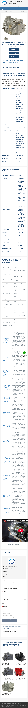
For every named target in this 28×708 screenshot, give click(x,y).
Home (2, 11)
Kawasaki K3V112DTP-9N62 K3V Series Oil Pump (6, 441)
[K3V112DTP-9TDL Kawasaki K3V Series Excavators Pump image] (14, 26)
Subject (4, 591)
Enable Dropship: (6, 130)
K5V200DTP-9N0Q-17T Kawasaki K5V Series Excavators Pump (6, 373)
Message (4, 606)
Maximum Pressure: (7, 248)
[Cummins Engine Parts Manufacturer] (4, 2)
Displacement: (6, 251)
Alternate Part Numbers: (8, 88)
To (3, 585)
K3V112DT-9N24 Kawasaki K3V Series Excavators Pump (6, 510)
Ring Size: (5, 161)
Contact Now (14, 49)
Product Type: (6, 155)
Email (4, 580)
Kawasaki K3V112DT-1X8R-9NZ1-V (6, 427)
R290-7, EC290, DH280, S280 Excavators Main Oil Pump (6, 399)
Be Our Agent (14, 56)
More (13, 638)
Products (6, 11)
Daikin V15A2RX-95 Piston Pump (6, 359)
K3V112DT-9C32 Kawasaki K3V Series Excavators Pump (6, 340)
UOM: (3, 245)
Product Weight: (6, 242)
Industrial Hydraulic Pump (15, 11)
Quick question (6, 597)
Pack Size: (5, 124)
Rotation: (4, 91)
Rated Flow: (5, 158)
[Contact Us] (24, 354)
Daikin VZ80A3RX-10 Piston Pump (6, 412)
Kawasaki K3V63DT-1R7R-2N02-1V (6, 497)
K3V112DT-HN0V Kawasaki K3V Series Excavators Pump (6, 478)
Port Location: (6, 127)
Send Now (9, 620)
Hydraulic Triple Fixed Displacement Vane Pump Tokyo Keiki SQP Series (6, 386)
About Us (3, 703)
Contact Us (9, 703)
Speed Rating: (5, 239)
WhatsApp (14, 53)
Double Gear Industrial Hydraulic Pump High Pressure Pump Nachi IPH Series (6, 459)
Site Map (14, 703)
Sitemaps (19, 703)
